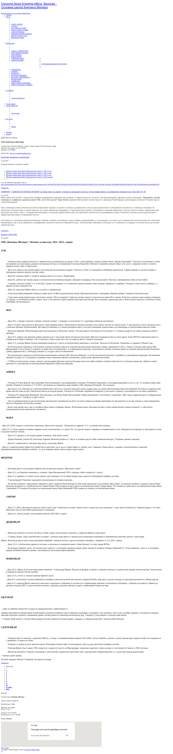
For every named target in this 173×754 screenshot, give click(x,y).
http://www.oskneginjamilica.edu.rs (20, 153)
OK (67, 735)
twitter (9, 13)
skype (13, 13)
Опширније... (5, 188)
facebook (3, 13)
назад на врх (5, 748)
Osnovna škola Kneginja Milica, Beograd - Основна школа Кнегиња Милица (29, 5)
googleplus (18, 13)
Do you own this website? (40, 735)
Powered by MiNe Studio (32, 750)
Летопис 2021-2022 (9, 234)
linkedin (24, 13)
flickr (28, 13)
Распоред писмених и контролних (15, 157)
